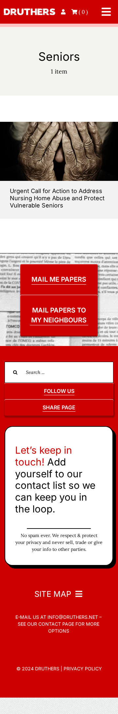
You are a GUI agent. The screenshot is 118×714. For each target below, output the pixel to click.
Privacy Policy (83, 668)
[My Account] (64, 11)
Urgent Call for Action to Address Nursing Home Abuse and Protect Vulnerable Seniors (57, 197)
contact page (56, 624)
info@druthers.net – (74, 617)
